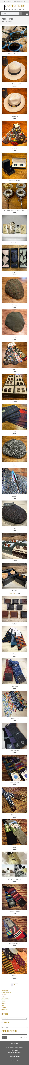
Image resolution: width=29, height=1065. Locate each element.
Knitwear (4, 997)
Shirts (3, 1001)
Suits (3, 1005)
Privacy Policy (14, 1060)
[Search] (20, 13)
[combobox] (14, 1018)
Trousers (4, 1007)
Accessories (5, 990)
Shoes (3, 1003)
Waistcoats (5, 1009)
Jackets (4, 994)
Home (3, 21)
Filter (4, 1037)
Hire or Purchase (6, 992)
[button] (27, 14)
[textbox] (14, 1019)
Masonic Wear (5, 999)
